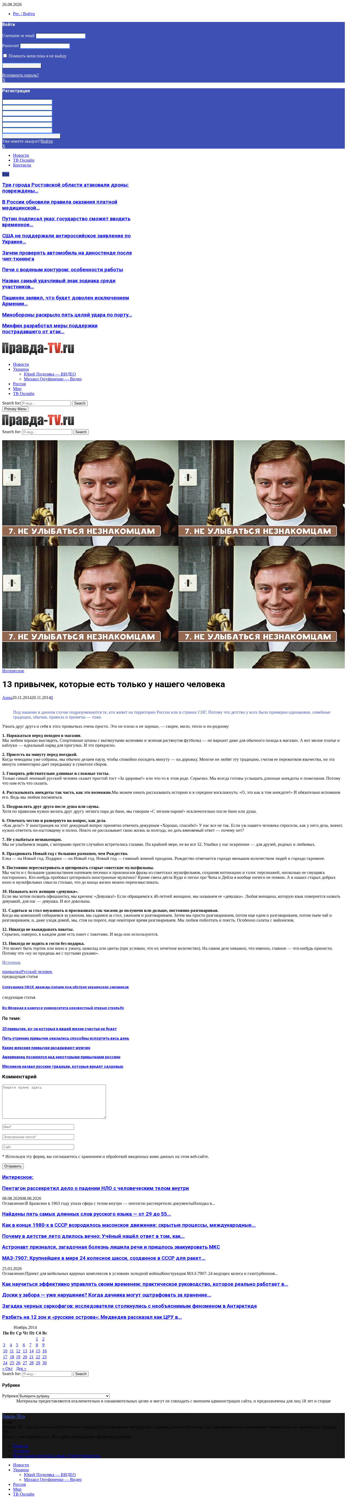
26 (18, 1362)
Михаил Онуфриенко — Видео (53, 379)
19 (18, 1357)
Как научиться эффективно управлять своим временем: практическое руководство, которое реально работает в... (145, 1284)
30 (44, 1362)
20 (25, 1357)
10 (5, 1351)
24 (5, 1362)
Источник (11, 962)
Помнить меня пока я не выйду (37, 56)
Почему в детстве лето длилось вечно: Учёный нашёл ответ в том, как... (93, 1236)
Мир (17, 388)
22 (38, 1357)
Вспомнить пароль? (20, 75)
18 (12, 1357)
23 (44, 1357)
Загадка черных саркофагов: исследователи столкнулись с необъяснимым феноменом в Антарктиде (129, 1306)
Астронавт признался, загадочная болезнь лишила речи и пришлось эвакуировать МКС (111, 1247)
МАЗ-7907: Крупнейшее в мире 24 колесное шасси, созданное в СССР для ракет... (103, 1258)
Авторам (21, 1450)
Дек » (21, 1368)
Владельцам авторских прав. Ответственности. (57, 1455)
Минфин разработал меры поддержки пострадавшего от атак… (50, 329)
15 (38, 1351)
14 (31, 1351)
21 (31, 1357)
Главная (20, 1446)
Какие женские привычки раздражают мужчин (46, 1048)
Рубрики (10, 1396)
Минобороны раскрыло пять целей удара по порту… (67, 315)
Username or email (18, 35)
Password (10, 45)
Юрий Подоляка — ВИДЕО (50, 374)
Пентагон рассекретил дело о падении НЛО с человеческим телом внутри (95, 1188)
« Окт (7, 1368)
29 (38, 1362)
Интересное (13, 670)
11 (12, 1351)
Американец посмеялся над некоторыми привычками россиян (61, 1057)
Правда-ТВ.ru (13, 1416)
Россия (19, 383)
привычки (11, 971)
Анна (7, 697)
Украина (21, 369)
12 (18, 1351)
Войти (47, 141)
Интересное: (17, 1177)
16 (44, 1351)
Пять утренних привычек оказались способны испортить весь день (65, 1038)
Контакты (22, 165)
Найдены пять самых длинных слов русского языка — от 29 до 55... (86, 1214)
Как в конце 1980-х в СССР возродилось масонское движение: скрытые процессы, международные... (129, 1225)
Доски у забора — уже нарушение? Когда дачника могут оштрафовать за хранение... (106, 1295)
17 (5, 1357)
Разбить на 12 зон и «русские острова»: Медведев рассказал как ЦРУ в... (92, 1317)
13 (25, 1351)
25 (12, 1362)
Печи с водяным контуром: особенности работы (62, 270)
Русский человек (36, 971)
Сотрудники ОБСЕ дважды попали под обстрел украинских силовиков (65, 987)
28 (31, 1362)
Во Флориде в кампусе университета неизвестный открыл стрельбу (63, 1008)
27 (25, 1362)
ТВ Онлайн (23, 160)
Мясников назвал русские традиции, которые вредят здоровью (62, 1066)
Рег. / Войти (24, 13)
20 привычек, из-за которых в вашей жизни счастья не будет (59, 1029)
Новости (21, 155)
